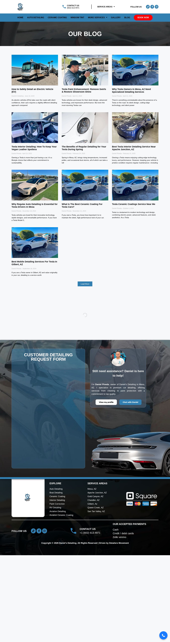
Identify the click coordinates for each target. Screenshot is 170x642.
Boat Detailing (56, 579)
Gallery (116, 17)
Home (20, 17)
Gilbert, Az (92, 590)
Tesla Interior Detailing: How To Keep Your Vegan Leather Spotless (34, 148)
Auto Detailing (35, 17)
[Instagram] (156, 7)
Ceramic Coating (57, 17)
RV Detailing (55, 594)
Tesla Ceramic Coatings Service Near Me (133, 204)
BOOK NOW (143, 17)
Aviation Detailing (58, 598)
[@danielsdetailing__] (49, 303)
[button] (85, 283)
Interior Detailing (57, 587)
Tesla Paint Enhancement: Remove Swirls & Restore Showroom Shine (84, 90)
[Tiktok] (148, 7)
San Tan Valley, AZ (96, 598)
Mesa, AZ (91, 576)
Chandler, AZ (93, 587)
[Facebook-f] (152, 7)
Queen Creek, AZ (95, 594)
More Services (96, 17)
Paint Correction (57, 590)
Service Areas (104, 7)
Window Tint (77, 17)
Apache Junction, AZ (97, 579)
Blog (127, 17)
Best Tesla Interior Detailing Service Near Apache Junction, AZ (134, 148)
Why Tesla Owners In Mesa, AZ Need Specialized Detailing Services (131, 90)
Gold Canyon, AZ (95, 583)
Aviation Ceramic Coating (61, 602)
